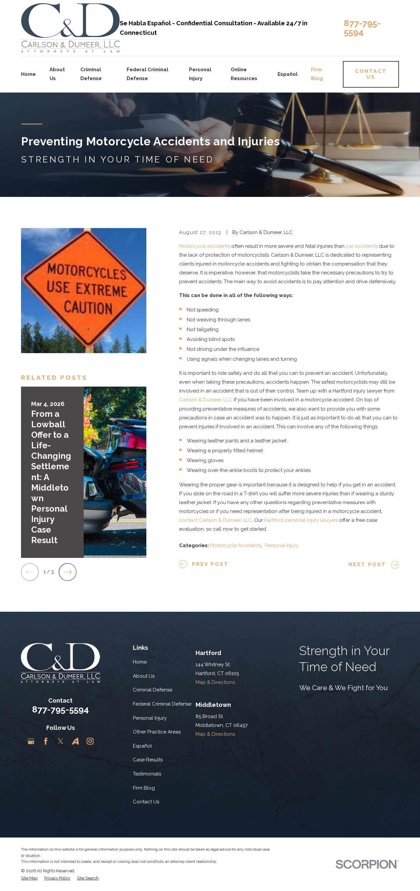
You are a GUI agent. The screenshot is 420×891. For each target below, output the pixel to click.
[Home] (70, 28)
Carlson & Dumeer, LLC (205, 400)
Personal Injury (282, 545)
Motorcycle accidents (204, 246)
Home (140, 662)
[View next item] (67, 572)
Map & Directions (215, 682)
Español (142, 746)
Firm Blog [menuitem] (317, 74)
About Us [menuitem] (57, 74)
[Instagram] (90, 741)
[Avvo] (75, 741)
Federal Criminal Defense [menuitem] (147, 74)
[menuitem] (29, 878)
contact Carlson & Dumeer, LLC (215, 520)
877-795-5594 (362, 27)
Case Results (148, 760)
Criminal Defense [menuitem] (91, 74)
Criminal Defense (152, 690)
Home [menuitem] (28, 74)
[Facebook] (45, 741)
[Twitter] (60, 741)
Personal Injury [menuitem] (200, 74)
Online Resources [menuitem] (244, 74)
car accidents (362, 246)
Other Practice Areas (157, 732)
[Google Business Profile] (31, 741)
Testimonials (147, 774)
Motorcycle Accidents (235, 545)
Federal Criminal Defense (162, 704)
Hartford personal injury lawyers (301, 520)
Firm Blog (144, 788)
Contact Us (146, 802)
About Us (144, 676)
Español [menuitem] (288, 74)
